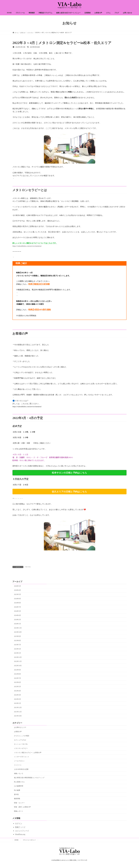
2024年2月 (17, 619)
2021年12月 (18, 707)
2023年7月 (17, 645)
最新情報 (17, 798)
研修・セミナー (19, 803)
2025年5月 (17, 594)
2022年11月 (18, 661)
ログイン (18, 823)
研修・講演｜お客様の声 (22, 807)
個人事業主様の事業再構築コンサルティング (29, 777)
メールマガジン (19, 761)
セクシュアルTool (20, 740)
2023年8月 (17, 640)
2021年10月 (18, 716)
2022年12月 (18, 657)
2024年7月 (17, 607)
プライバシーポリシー (29, 840)
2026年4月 (17, 590)
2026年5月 (17, 586)
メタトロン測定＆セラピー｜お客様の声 (27, 752)
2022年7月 (17, 678)
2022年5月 (17, 686)
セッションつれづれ (21, 744)
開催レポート (18, 811)
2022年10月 (18, 665)
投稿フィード (20, 827)
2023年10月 (18, 632)
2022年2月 (17, 699)
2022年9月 (17, 670)
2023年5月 (17, 649)
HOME (16, 840)
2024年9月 (17, 598)
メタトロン (27, 567)
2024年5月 (17, 611)
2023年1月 (17, 653)
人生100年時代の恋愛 (21, 769)
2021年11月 (18, 712)
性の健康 (17, 790)
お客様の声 (18, 731)
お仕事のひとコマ (20, 727)
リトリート (18, 765)
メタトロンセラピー (21, 748)
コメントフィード (22, 831)
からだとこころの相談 (21, 736)
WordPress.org (20, 834)
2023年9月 (17, 636)
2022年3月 (17, 695)
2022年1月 (17, 703)
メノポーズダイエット (21, 757)
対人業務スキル (19, 782)
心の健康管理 (18, 786)
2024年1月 (17, 624)
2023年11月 (18, 628)
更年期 (16, 794)
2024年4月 (17, 615)
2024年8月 (17, 603)
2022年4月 (17, 691)
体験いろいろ (18, 773)
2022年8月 (17, 674)
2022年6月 (17, 682)
